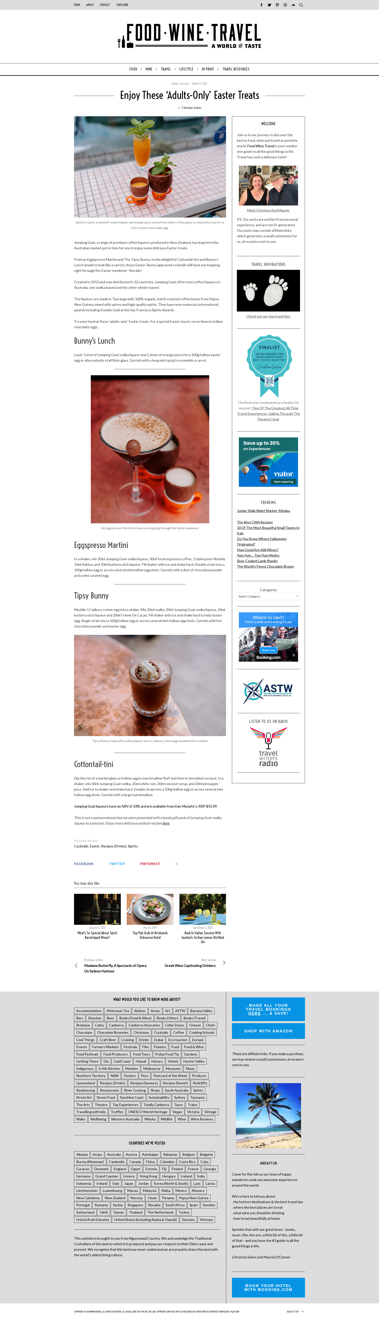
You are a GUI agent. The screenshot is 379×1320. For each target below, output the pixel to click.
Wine (182, 1119)
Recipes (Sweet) (175, 1083)
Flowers (160, 1047)
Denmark (101, 1169)
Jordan (143, 1183)
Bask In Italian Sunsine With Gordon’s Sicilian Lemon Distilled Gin (203, 937)
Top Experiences (125, 1104)
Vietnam (206, 1219)
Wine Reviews (202, 1119)
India (201, 1176)
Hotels (173, 1061)
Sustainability (159, 1097)
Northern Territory (91, 1075)
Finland (177, 1169)
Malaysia (149, 1190)
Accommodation (88, 1011)
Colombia (167, 1162)
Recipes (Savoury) (144, 1083)
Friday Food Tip (167, 1054)
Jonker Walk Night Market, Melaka (263, 510)
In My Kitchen (109, 1068)
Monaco (198, 1190)
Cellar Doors (174, 1025)
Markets (131, 1068)
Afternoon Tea (117, 1011)
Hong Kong (148, 1176)
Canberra (116, 1025)
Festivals (130, 1047)
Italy (115, 1183)
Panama (168, 1198)
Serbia (118, 1205)
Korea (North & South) (171, 1183)
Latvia (210, 1183)
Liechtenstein (87, 1190)
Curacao (82, 1169)
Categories (268, 590)
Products (199, 1075)
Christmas (141, 1032)
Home (77, 5)
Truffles (117, 1112)
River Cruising (135, 1090)
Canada (135, 1162)
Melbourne (151, 1068)
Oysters (130, 1075)
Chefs (210, 1025)
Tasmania (197, 1097)
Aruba (97, 1154)
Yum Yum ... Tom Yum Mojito (258, 555)
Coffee (178, 1032)
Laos (197, 1183)
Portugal (83, 1205)
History (157, 1061)
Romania (101, 1205)
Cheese (195, 1025)
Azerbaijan (150, 1154)
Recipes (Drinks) (114, 846)
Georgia (210, 1169)
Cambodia (116, 1162)
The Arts (83, 1104)
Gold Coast (122, 1061)
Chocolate (84, 1032)
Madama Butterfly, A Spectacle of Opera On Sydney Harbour (115, 965)
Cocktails (81, 846)
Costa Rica (187, 1162)
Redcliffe (200, 1083)
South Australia (176, 1090)
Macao (132, 1190)
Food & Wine (194, 1047)
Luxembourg (112, 1190)
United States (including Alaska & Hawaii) (145, 1219)
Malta (165, 1190)
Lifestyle (184, 83)
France (193, 1169)
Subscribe (122, 5)
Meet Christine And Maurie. (268, 210)
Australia (114, 1154)
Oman (152, 1198)
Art (167, 1011)
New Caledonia (88, 1198)
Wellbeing (98, 1119)
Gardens (190, 1054)
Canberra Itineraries (144, 1025)
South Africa (175, 1205)
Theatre (101, 1104)
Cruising (127, 1040)
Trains (192, 1104)
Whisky (150, 1119)
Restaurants (109, 1090)
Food (175, 1047)
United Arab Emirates (92, 1219)
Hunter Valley (194, 1061)
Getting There (87, 1061)
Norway (136, 1198)
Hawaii (141, 1061)
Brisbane (83, 1025)
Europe (198, 1040)
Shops (155, 1090)
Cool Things (85, 1040)
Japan (128, 1183)
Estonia (151, 1169)
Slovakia (154, 1205)
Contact (105, 5)
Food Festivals (87, 1054)
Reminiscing (85, 1090)
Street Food (106, 1097)
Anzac (155, 1011)
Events (81, 1047)
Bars (79, 1018)
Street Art (84, 1097)
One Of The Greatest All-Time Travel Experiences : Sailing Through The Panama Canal (268, 413)
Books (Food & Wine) (135, 1018)
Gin (106, 1061)
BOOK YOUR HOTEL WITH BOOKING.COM (268, 1287)
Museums (173, 1068)
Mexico (181, 1190)
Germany (83, 1176)
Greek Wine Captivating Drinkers (190, 963)
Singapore (135, 1205)
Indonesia (83, 1183)
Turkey (184, 1212)
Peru (144, 1075)
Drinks (175, 83)
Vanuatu (188, 1219)
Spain (194, 1205)
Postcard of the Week (170, 1075)
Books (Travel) (194, 1018)
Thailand (135, 1212)
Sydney (179, 1097)
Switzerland (85, 1212)
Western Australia (125, 1119)
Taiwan (118, 1212)
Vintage (210, 1112)
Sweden (209, 1205)
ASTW (180, 1011)
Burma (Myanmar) (90, 1162)
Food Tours (141, 1054)
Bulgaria (206, 1154)
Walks (80, 1119)
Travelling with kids (91, 1112)
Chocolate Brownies (113, 1032)
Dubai (158, 1040)
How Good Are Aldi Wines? (257, 550)
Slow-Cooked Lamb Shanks (257, 561)
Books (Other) (167, 1018)
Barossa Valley (201, 1011)
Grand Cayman (106, 1176)
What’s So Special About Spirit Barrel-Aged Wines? (97, 935)
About (90, 5)
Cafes (99, 1025)
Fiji (164, 1169)
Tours (178, 1104)
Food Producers (115, 1054)
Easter (95, 846)
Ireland (101, 1183)
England (120, 1169)
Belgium (188, 1154)
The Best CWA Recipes (255, 522)
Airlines (140, 1011)
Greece (129, 1176)
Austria (131, 1154)
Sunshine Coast (132, 1097)
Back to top (293, 1311)
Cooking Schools (201, 1032)
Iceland (186, 1176)
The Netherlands (160, 1212)
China (150, 1162)
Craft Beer (107, 1040)
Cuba (204, 1162)
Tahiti (103, 1212)
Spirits (133, 846)
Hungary (169, 1176)
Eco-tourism (177, 1040)
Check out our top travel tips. (268, 316)
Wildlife (167, 1119)
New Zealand (115, 1198)
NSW (115, 1075)
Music (190, 1068)
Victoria (193, 1112)
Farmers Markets (105, 1047)
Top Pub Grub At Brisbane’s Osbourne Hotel (150, 935)
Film (145, 1047)
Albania (82, 1154)
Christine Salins (191, 107)
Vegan (177, 1112)
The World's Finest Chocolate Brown (265, 566)
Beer (110, 1018)
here (165, 823)
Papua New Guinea (193, 1198)
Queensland (85, 1083)
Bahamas (170, 1154)
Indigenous (85, 1068)
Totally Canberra (156, 1104)
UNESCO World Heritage (147, 1112)
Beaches (95, 1018)
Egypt (135, 1169)
